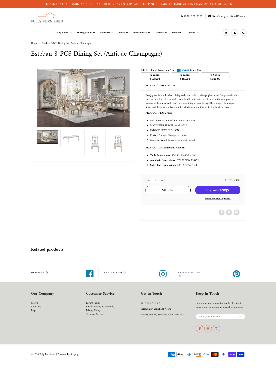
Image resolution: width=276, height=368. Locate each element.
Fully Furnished (47, 354)
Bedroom (105, 33)
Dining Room (84, 33)
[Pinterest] (208, 328)
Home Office (140, 33)
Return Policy (93, 303)
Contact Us (192, 33)
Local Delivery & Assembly (100, 306)
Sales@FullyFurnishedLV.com (228, 16)
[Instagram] (216, 328)
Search (34, 303)
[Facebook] (199, 328)
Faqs (33, 310)
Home (34, 43)
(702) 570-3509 (193, 16)
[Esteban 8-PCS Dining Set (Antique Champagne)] (83, 98)
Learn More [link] (196, 70)
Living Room (61, 33)
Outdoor (176, 33)
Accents (159, 33)
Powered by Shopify (67, 354)
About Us (36, 306)
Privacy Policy (93, 310)
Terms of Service (95, 314)
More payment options (218, 199)
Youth (122, 33)
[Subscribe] (240, 316)
